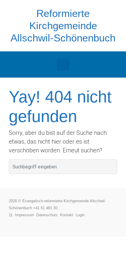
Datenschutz (48, 215)
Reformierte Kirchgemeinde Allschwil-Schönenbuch (63, 25)
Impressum (25, 215)
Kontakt (68, 215)
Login (80, 215)
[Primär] (63, 64)
